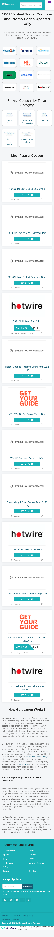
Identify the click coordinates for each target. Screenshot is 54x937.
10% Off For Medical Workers (27, 549)
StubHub (32, 871)
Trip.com (32, 855)
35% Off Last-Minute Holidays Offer (27, 233)
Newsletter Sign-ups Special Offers (27, 189)
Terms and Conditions (10, 920)
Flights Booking (22, 764)
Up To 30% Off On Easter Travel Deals (27, 414)
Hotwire (5, 871)
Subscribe (27, 886)
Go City (5, 867)
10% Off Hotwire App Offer (27, 321)
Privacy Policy (28, 916)
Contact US (16, 916)
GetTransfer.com (8, 851)
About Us (5, 916)
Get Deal (26, 194)
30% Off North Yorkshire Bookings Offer (27, 593)
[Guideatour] (8, 4)
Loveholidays (7, 863)
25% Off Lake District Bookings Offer (27, 277)
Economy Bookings (36, 863)
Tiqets (31, 859)
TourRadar (33, 851)
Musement (33, 867)
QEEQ (4, 859)
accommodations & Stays (37, 757)
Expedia (5, 855)
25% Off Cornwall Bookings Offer (27, 458)
